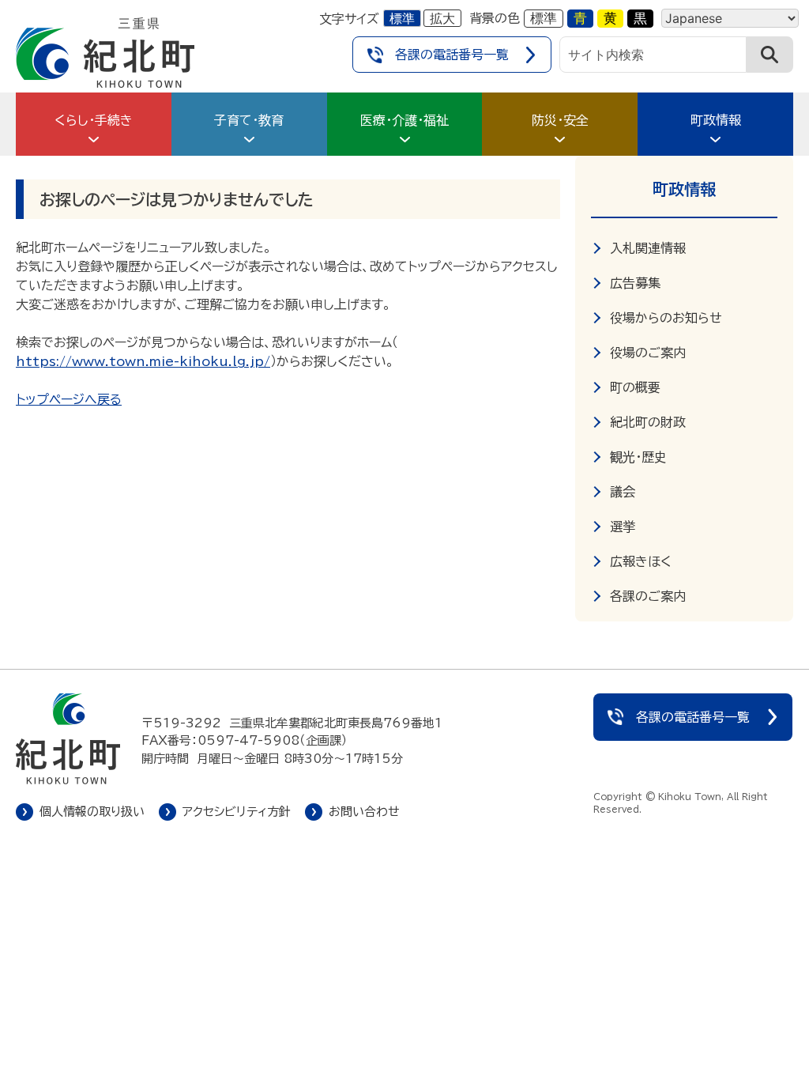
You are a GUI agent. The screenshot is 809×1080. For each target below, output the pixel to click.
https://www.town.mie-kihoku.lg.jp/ (143, 361)
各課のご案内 (648, 596)
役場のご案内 (648, 352)
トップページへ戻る (69, 399)
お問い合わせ (364, 812)
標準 (402, 18)
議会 (622, 491)
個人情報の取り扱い (92, 812)
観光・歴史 (638, 457)
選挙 (622, 526)
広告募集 (635, 283)
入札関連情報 (648, 248)
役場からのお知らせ (666, 318)
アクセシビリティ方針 (236, 812)
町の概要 (635, 387)
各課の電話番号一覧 (452, 54)
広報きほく (641, 561)
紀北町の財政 (648, 422)
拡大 (442, 18)
